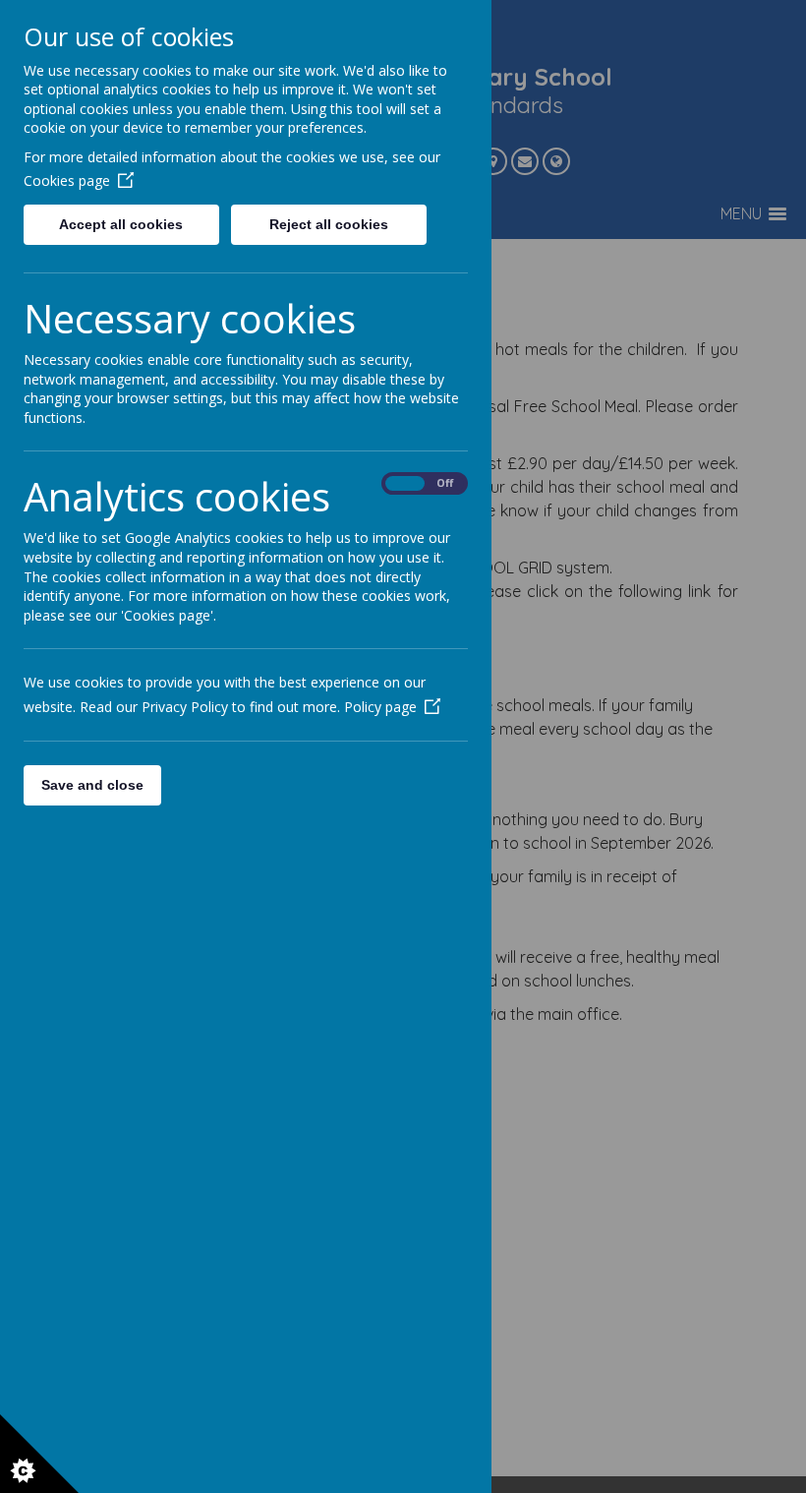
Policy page (380, 706)
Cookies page (67, 180)
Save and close (92, 785)
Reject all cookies (328, 224)
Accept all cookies (121, 224)
